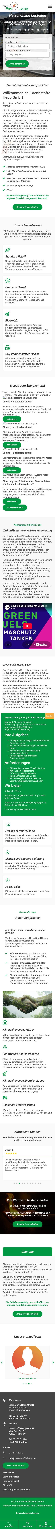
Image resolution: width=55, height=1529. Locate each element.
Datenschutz (22, 1505)
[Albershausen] (4, 1400)
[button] (50, 6)
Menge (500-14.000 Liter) (18, 51)
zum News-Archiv (15, 507)
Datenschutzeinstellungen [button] (27, 1513)
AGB (33, 1505)
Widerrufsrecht (44, 1505)
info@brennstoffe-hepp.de (22, 1458)
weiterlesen (12, 419)
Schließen (49, 716)
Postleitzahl (11, 42)
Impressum (9, 1505)
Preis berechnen (17, 64)
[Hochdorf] (4, 1424)
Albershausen (15, 1400)
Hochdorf (13, 1423)
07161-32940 (16, 1452)
